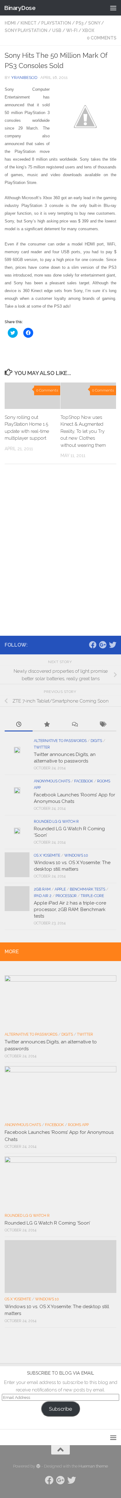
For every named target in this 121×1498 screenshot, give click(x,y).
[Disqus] (60, 554)
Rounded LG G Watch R (56, 821)
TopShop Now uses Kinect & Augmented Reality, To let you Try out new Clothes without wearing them (83, 431)
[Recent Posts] (19, 724)
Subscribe (60, 1409)
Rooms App (78, 1125)
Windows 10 (76, 855)
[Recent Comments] (74, 724)
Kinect (28, 23)
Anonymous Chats (52, 781)
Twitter (42, 747)
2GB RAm (42, 889)
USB (56, 30)
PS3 (79, 23)
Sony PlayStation (26, 30)
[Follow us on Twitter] (112, 644)
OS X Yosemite (47, 855)
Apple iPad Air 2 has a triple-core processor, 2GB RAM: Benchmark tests (70, 909)
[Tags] (102, 724)
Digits (96, 741)
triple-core (92, 896)
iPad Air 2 (43, 896)
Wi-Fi (72, 30)
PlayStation (56, 23)
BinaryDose (19, 7)
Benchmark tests (87, 889)
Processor (66, 896)
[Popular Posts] (46, 724)
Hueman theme (93, 1466)
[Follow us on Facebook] (92, 644)
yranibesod (24, 77)
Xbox (88, 30)
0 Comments (101, 37)
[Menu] (113, 8)
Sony (94, 23)
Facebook (83, 781)
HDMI (10, 23)
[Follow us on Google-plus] (102, 644)
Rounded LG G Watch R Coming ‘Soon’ (47, 1223)
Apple (60, 889)
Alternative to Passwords (60, 741)
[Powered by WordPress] (38, 1466)
